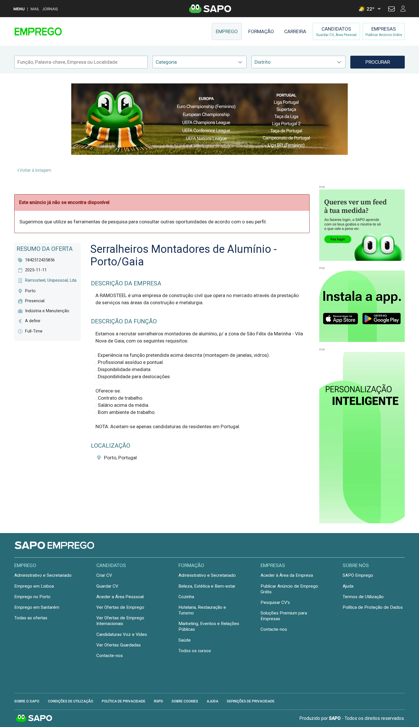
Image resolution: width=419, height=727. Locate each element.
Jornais (50, 9)
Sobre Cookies (185, 701)
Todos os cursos (194, 650)
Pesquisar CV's (275, 602)
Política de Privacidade (123, 701)
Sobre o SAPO (26, 701)
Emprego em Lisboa (34, 586)
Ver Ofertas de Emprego (120, 607)
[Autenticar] (391, 10)
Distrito (262, 62)
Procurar (377, 62)
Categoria (166, 62)
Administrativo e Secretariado (43, 575)
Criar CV (104, 575)
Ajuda (348, 586)
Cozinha (186, 596)
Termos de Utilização (363, 596)
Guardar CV (107, 586)
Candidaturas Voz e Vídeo (121, 634)
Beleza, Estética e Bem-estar (206, 586)
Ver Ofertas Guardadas (118, 645)
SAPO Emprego (358, 575)
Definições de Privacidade (250, 701)
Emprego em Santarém (36, 607)
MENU (19, 9)
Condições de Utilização (70, 701)
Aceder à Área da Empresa (287, 575)
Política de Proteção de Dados (373, 607)
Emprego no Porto (32, 596)
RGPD (158, 701)
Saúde (184, 640)
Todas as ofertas (30, 617)
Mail (34, 9)
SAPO (34, 718)
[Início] (54, 31)
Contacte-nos (109, 655)
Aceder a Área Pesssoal (120, 596)
